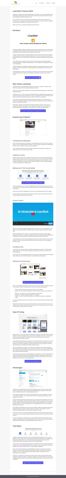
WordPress (15, 160)
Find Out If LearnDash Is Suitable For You (32, 110)
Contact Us (48, 3)
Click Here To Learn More (32, 361)
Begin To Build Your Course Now (32, 462)
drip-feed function (18, 353)
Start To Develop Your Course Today (32, 182)
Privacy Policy (41, 3)
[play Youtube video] (33, 214)
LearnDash (25, 417)
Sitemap (53, 3)
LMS (44, 99)
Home (36, 3)
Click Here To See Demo (32, 77)
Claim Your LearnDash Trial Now (32, 282)
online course (19, 445)
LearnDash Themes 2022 (23, 11)
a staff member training (21, 446)
